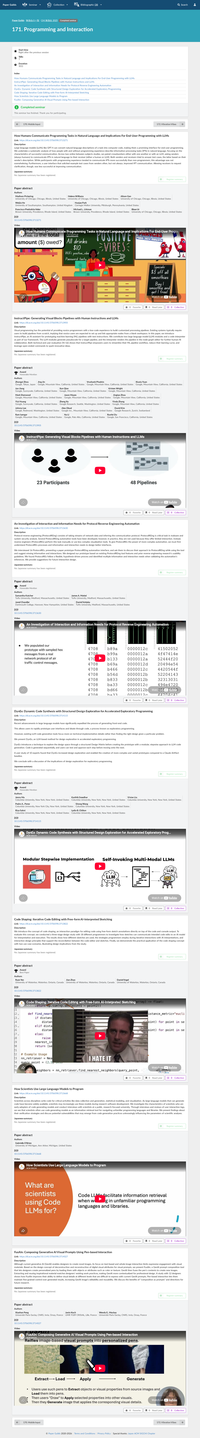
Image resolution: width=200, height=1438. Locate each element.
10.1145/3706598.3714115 (27, 821)
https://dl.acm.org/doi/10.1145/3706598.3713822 (44, 923)
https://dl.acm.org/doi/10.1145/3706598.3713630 (44, 528)
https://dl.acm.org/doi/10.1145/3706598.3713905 (44, 322)
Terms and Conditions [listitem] (84, 1433)
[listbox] (31, 5)
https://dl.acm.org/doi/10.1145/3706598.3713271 (44, 140)
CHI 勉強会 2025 (58, 20)
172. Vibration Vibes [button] (166, 124)
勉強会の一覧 (32, 20)
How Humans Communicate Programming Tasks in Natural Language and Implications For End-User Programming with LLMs (74, 78)
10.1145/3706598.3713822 (27, 990)
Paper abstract (23, 188)
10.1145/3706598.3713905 (27, 425)
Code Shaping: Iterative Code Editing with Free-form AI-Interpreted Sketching (51, 92)
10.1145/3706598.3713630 (27, 613)
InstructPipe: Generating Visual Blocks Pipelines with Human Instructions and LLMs (54, 81)
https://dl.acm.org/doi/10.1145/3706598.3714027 (44, 1256)
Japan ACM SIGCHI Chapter (141, 1433)
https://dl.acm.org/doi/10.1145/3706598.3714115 (44, 715)
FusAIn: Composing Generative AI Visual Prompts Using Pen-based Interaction (51, 99)
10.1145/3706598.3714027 (27, 1323)
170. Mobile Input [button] (31, 124)
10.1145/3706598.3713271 (27, 220)
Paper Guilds (54, 1433)
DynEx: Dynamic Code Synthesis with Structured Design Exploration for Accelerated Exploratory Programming (67, 89)
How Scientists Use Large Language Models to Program (41, 96)
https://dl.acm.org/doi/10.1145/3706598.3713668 (44, 1093)
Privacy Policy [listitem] (104, 1433)
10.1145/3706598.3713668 (27, 1153)
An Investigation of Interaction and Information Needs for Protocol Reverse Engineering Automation (62, 85)
